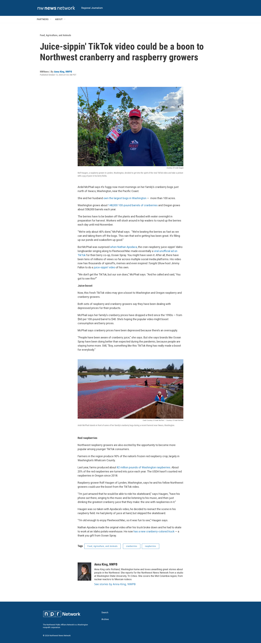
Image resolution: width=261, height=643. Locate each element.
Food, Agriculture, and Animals (55, 35)
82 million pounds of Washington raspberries (143, 467)
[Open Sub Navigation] (51, 19)
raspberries (150, 546)
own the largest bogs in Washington (124, 198)
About (59, 19)
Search (105, 612)
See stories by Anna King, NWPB (115, 584)
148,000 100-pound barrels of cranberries (133, 205)
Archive (105, 619)
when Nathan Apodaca (123, 247)
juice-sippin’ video (104, 267)
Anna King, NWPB (63, 71)
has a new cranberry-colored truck (154, 531)
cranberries (131, 546)
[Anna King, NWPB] (84, 571)
